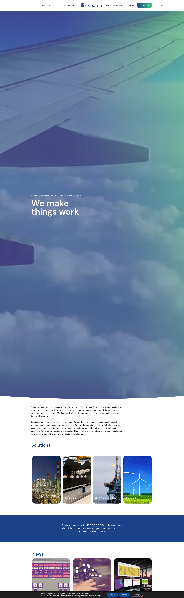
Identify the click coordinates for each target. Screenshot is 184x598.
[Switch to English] (162, 5)
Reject (124, 595)
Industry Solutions (67, 5)
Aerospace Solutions (114, 5)
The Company (48, 5)
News (131, 5)
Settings (137, 595)
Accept (112, 595)
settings (98, 596)
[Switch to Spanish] (157, 5)
